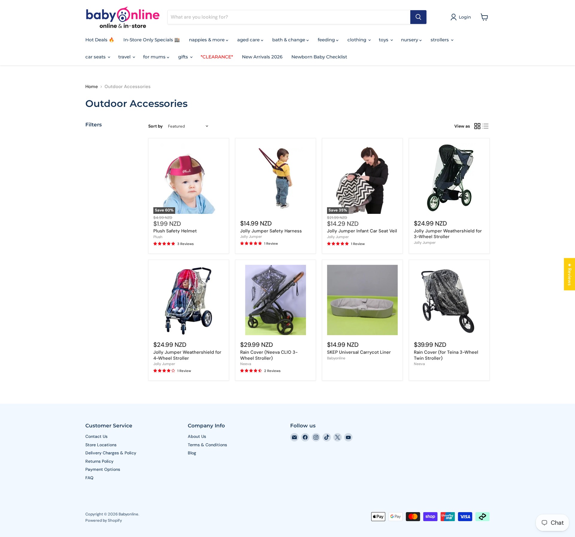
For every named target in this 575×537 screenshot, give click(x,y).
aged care (249, 40)
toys (384, 40)
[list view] (486, 126)
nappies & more (207, 40)
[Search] (418, 17)
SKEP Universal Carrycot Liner (359, 352)
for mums (155, 57)
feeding (327, 40)
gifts (183, 57)
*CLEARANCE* (217, 57)
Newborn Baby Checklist (319, 57)
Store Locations (100, 444)
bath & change (289, 40)
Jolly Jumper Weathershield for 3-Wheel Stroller (448, 234)
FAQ (89, 477)
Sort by (155, 126)
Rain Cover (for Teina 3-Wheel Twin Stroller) (446, 355)
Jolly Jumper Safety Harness (271, 231)
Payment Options (102, 469)
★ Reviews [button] (570, 274)
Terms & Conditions (207, 444)
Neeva (245, 363)
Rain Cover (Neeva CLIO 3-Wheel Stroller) (269, 355)
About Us (197, 436)
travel (125, 57)
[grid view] (477, 126)
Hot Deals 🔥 (99, 40)
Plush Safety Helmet (175, 231)
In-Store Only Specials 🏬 (151, 40)
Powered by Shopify (103, 520)
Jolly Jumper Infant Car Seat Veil (362, 231)
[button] (461, 17)
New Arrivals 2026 (262, 57)
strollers (440, 40)
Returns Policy (99, 461)
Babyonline (336, 358)
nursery (410, 40)
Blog (192, 453)
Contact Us (96, 436)
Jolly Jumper (251, 236)
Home (91, 86)
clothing (357, 40)
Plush (157, 237)
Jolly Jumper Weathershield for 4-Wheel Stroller (187, 355)
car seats (96, 57)
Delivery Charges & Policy (110, 453)
